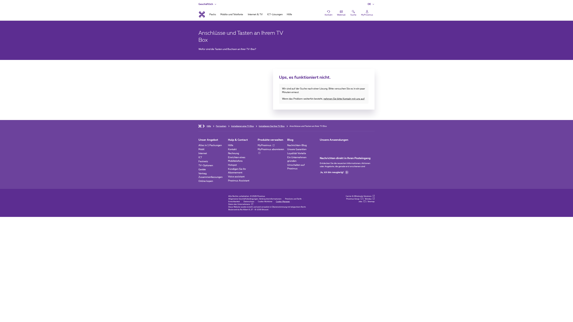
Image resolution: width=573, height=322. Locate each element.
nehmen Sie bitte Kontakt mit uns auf (344, 99)
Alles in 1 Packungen (210, 145)
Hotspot (232, 165)
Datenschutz (249, 201)
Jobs (360, 201)
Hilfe (230, 145)
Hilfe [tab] (289, 14)
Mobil (201, 149)
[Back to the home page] (201, 14)
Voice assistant (236, 176)
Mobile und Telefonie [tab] (231, 14)
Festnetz (203, 161)
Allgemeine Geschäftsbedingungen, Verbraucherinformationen (254, 199)
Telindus (368, 199)
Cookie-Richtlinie (265, 201)
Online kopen (205, 181)
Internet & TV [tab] (255, 14)
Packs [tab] (212, 14)
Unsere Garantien (296, 149)
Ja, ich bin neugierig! (332, 172)
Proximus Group (353, 199)
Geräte (202, 169)
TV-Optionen (205, 165)
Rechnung (233, 153)
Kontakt (232, 149)
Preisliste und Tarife (293, 199)
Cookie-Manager (283, 201)
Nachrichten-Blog (297, 145)
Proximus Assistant (238, 180)
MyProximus (265, 145)
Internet (202, 153)
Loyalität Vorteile (296, 153)
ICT (200, 157)
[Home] (199, 125)
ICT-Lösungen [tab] (275, 14)
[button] (371, 4)
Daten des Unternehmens (239, 204)
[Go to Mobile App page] (331, 146)
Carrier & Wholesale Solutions (359, 196)
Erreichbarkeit (234, 201)
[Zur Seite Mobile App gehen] (322, 146)
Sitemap (371, 201)
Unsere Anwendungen (334, 140)
